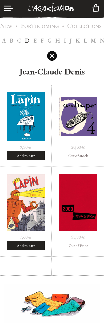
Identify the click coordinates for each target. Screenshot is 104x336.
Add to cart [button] (26, 155)
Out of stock (78, 155)
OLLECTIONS (84, 26)
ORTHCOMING (40, 26)
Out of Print (78, 245)
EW (6, 26)
